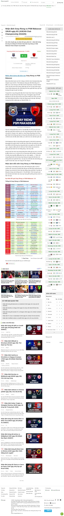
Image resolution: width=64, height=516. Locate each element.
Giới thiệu (37, 488)
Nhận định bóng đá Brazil (52, 61)
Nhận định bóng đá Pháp (52, 42)
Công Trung (25, 258)
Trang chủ (3, 488)
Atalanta (49, 118)
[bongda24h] (1, 5)
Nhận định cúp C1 (50, 37)
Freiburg (49, 248)
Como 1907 (60, 278)
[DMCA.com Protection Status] (48, 511)
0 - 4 (54, 171)
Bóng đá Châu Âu (12, 492)
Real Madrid (48, 261)
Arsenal (59, 106)
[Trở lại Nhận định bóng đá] (2, 41)
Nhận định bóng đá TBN (51, 34)
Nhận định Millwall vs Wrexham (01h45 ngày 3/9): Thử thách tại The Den (11, 343)
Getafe (59, 112)
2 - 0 (54, 151)
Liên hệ (47, 503)
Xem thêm (22, 480)
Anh (12, 5)
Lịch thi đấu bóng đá (58, 25)
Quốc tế (28, 5)
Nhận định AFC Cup (50, 83)
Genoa (59, 145)
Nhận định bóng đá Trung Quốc (53, 72)
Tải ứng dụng (48, 488)
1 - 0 (54, 112)
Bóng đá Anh (11, 490)
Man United (48, 187)
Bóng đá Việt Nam (13, 488)
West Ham (16, 455)
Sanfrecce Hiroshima (5, 365)
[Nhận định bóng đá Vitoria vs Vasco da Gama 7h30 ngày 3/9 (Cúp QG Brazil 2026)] (34, 469)
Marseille (59, 151)
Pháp (25, 5)
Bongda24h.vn (57, 507)
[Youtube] (60, 500)
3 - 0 (54, 273)
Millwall (7, 347)
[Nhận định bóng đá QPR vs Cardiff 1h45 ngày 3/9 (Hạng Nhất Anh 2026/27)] (34, 330)
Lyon (50, 225)
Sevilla (49, 231)
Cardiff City (8, 332)
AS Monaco (48, 151)
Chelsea (49, 177)
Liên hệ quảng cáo (38, 496)
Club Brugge (60, 237)
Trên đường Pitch (35, 2)
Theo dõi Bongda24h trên (30, 36)
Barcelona (49, 124)
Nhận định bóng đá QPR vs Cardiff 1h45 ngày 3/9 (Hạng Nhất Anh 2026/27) (12, 327)
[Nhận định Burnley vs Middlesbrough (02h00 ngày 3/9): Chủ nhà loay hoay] (34, 378)
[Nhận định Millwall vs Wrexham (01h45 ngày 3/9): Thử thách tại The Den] (34, 345)
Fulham (59, 184)
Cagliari (49, 142)
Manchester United (51, 329)
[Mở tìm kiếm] (53, 2)
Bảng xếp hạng (51, 293)
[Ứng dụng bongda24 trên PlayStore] (53, 490)
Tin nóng (4, 5)
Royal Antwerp (49, 255)
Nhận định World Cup (51, 56)
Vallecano (59, 124)
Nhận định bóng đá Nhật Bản (52, 70)
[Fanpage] (55, 500)
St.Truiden (49, 94)
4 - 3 (54, 177)
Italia (21, 5)
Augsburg (49, 273)
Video (52, 5)
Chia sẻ (61, 342)
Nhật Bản (7, 363)
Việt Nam (9, 5)
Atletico (59, 231)
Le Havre (59, 225)
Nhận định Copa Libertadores (53, 59)
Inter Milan (60, 142)
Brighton (59, 177)
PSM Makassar (11, 263)
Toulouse (59, 219)
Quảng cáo (53, 503)
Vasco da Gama (18, 471)
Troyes (59, 222)
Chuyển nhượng (42, 5)
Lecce (49, 171)
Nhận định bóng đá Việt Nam (52, 40)
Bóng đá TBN (12, 494)
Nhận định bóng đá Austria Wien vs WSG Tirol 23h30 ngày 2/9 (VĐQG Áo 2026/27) (12, 420)
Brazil (7, 471)
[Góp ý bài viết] (2, 38)
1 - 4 (54, 254)
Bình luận (36, 5)
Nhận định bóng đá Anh (51, 31)
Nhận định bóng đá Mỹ (51, 53)
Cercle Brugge (49, 206)
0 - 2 (54, 157)
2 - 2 (54, 129)
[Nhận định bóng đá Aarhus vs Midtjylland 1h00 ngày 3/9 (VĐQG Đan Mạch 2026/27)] (34, 438)
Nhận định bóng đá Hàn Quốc (53, 67)
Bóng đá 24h (42, 25)
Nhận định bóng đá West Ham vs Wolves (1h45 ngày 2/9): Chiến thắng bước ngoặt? (12, 451)
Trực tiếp (2, 496)
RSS (45, 500)
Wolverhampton (9, 455)
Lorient (49, 222)
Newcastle (50, 314)
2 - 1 (54, 194)
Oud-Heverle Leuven (48, 210)
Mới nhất (25, 2)
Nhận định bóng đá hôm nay (15, 75)
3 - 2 (54, 267)
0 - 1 (54, 142)
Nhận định (49, 5)
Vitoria (11, 471)
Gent (50, 237)
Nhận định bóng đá (21, 490)
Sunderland (48, 184)
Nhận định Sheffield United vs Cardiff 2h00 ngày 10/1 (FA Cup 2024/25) (20, 318)
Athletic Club (60, 157)
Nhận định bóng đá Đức (51, 51)
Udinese (7, 394)
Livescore (20, 496)
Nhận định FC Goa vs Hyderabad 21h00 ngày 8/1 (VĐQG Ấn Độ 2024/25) (21, 315)
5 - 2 (54, 187)
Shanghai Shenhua (9, 409)
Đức (23, 5)
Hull (48, 305)
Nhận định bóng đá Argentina (52, 64)
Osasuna (49, 112)
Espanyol (59, 194)
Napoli (49, 278)
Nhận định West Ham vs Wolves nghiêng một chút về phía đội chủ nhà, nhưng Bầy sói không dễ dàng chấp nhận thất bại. (12, 459)
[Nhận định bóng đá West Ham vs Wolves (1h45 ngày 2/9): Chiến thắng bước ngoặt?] (34, 453)
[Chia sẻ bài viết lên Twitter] (2, 32)
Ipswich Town (59, 188)
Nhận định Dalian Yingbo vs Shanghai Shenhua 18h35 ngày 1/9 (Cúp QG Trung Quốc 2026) (12, 405)
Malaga (59, 261)
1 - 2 (54, 209)
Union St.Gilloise (60, 95)
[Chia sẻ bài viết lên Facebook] (2, 30)
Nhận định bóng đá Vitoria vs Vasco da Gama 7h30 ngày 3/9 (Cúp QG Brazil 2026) (12, 466)
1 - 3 (54, 231)
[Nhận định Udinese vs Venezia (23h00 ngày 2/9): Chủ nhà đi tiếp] (34, 394)
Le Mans (59, 267)
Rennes (49, 267)
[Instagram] (58, 500)
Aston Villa (49, 106)
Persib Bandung (49, 165)
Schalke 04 (60, 273)
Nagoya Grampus (15, 363)
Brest (50, 219)
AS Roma (59, 171)
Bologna (59, 118)
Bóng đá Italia (12, 496)
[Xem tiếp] (54, 332)
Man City (49, 302)
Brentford (59, 180)
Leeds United (49, 181)
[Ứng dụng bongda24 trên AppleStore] (58, 490)
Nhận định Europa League (52, 48)
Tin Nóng (3, 490)
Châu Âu (17, 5)
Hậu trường (20, 494)
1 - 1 (54, 180)
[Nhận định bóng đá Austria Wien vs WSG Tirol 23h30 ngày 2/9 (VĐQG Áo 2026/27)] (34, 423)
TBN (14, 5)
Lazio (50, 145)
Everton (49, 317)
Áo (6, 425)
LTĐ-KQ (32, 5)
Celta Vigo (49, 157)
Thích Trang (48, 342)
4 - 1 (54, 248)
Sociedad (49, 194)
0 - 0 (54, 106)
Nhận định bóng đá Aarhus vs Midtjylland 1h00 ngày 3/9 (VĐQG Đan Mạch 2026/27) (11, 436)
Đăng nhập (61, 2)
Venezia (12, 394)
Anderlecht (60, 284)
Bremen (59, 248)
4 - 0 (54, 261)
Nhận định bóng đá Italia (51, 45)
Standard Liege (59, 210)
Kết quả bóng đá (49, 25)
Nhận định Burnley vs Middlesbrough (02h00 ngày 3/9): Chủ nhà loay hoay (11, 376)
